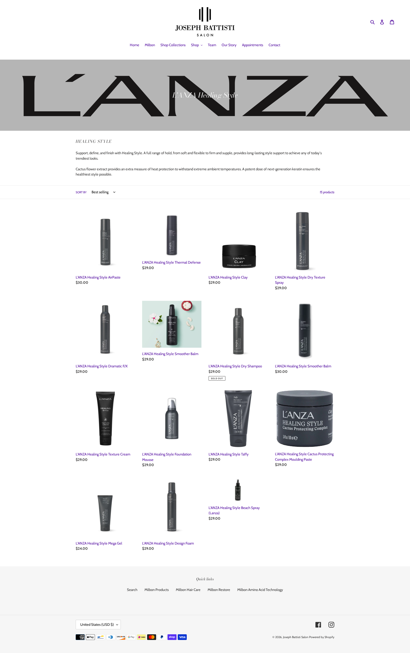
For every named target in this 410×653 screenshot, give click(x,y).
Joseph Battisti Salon (295, 637)
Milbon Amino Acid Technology (260, 590)
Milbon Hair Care (188, 590)
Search (132, 590)
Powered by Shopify (321, 637)
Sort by (81, 192)
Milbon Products (156, 590)
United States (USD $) (97, 624)
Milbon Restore (219, 590)
